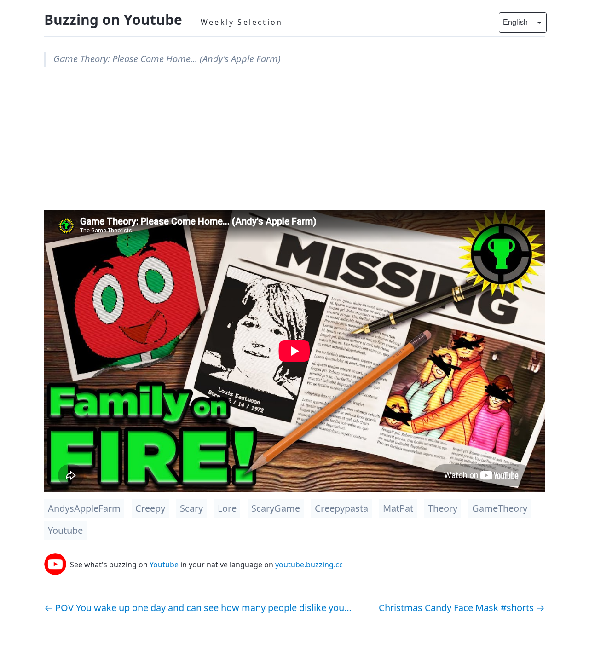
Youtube (65, 530)
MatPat (398, 508)
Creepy (150, 508)
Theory (442, 508)
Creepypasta (341, 508)
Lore (227, 508)
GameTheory (499, 508)
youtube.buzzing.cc (309, 565)
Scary (191, 508)
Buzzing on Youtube (113, 19)
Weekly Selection (242, 22)
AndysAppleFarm (84, 508)
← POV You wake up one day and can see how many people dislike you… (198, 607)
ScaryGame (275, 508)
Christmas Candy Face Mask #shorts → (462, 607)
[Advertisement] (294, 145)
